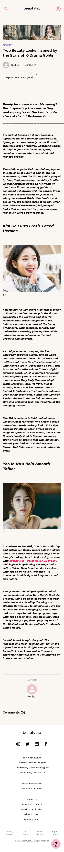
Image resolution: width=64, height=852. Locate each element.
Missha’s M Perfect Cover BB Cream (33, 560)
